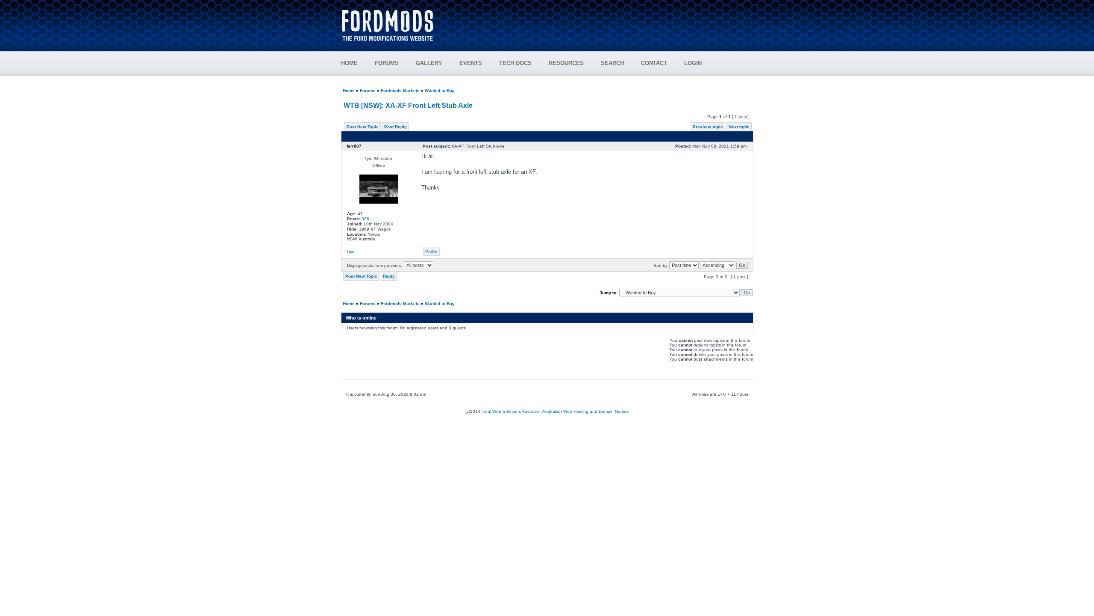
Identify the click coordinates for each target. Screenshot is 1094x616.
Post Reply (395, 126)
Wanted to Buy (440, 90)
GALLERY (429, 63)
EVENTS (470, 63)
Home (349, 90)
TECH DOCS (515, 63)
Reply (389, 276)
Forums (368, 90)
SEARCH (612, 63)
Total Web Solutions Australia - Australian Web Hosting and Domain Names (555, 411)
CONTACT (654, 63)
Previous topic (708, 126)
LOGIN (693, 63)
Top (350, 251)
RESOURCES (566, 63)
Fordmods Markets (400, 90)
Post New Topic (363, 126)
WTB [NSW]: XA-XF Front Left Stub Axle (408, 105)
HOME (349, 63)
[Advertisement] (598, 21)
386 (365, 218)
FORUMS (387, 63)
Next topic (739, 126)
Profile (431, 251)
